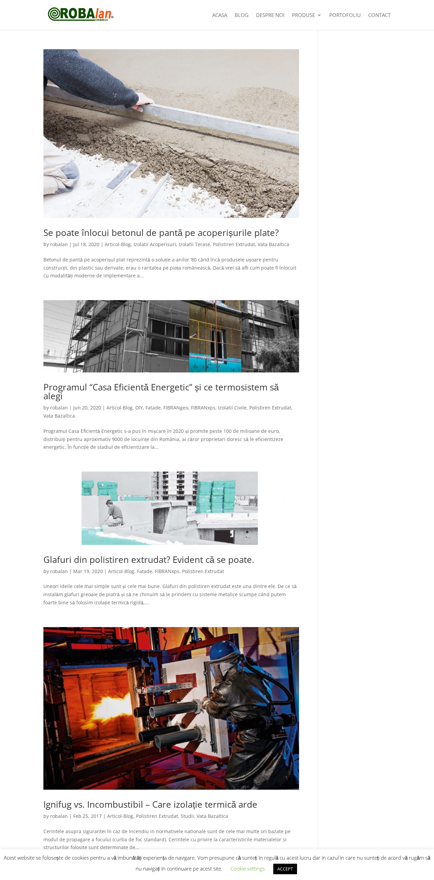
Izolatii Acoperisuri (155, 244)
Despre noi (270, 15)
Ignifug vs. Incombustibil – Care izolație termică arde (150, 804)
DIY (139, 407)
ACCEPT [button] (285, 869)
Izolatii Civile (232, 407)
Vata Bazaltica (273, 244)
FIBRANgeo (175, 407)
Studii (187, 816)
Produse (303, 15)
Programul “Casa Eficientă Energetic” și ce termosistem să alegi (161, 391)
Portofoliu (345, 15)
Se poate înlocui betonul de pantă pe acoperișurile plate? (161, 232)
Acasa (219, 15)
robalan (59, 244)
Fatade (153, 407)
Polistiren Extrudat (234, 244)
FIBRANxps (203, 407)
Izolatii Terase (194, 244)
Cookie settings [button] (248, 868)
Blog (242, 15)
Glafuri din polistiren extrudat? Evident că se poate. (148, 559)
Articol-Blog (118, 244)
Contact (379, 15)
